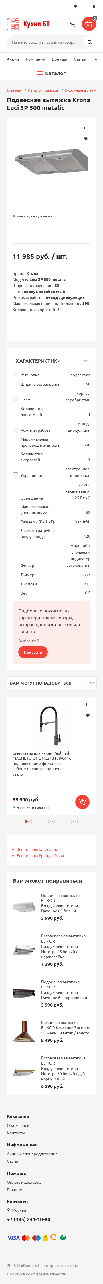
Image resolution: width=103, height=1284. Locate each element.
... (95, 57)
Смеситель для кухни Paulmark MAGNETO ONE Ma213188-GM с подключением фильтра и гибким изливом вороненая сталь (42, 763)
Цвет (25, 399)
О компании (18, 1125)
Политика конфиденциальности (36, 1273)
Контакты (16, 1132)
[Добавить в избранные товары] (87, 715)
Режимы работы (36, 430)
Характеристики (38, 361)
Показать (33, 652)
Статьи (80, 58)
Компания (35, 58)
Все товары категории (37, 849)
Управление (32, 475)
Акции (13, 58)
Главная (14, 89)
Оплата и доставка (24, 1182)
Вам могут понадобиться (41, 682)
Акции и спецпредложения (32, 1153)
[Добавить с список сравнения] (87, 704)
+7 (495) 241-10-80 (72, 24)
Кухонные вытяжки (83, 89)
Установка (30, 374)
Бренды (59, 58)
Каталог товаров (43, 89)
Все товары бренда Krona (40, 855)
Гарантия (15, 1189)
